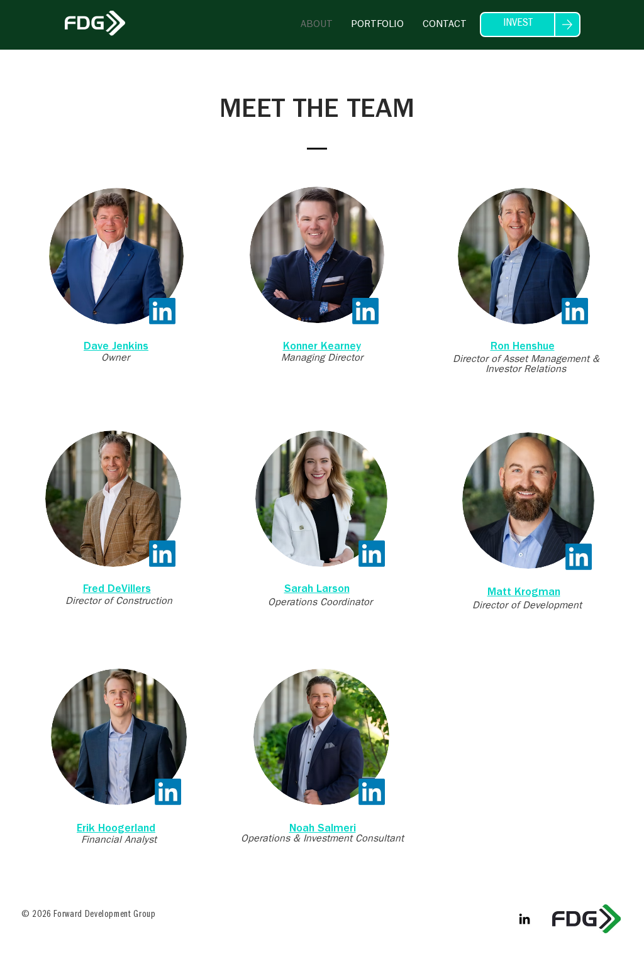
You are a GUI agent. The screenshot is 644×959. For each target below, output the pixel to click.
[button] (116, 256)
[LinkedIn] (162, 311)
